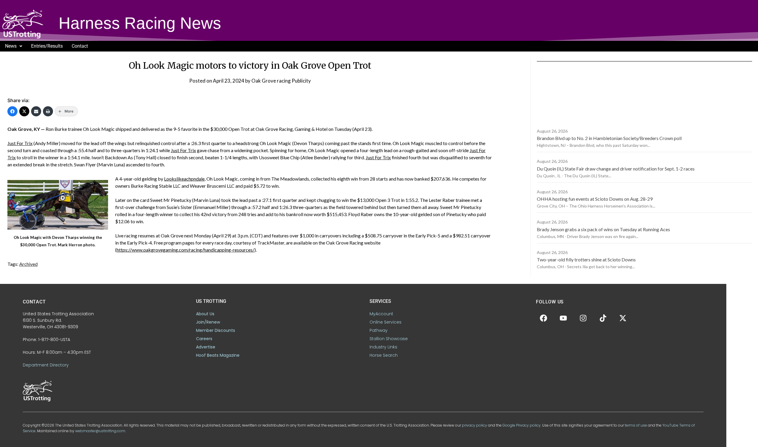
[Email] (36, 111)
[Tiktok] (602, 318)
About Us (205, 314)
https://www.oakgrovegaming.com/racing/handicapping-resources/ (185, 250)
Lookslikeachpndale (184, 178)
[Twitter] (24, 111)
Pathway (379, 330)
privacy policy (474, 425)
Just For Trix (20, 143)
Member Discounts (215, 330)
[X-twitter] (622, 318)
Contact (80, 46)
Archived (28, 264)
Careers (204, 339)
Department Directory (46, 365)
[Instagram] (583, 318)
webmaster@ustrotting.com (100, 430)
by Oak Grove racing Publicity (278, 81)
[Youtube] (563, 318)
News (11, 46)
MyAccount (381, 314)
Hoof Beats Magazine (218, 355)
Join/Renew (208, 322)
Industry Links (383, 347)
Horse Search (384, 355)
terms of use (636, 425)
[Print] (48, 111)
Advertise (205, 347)
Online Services (386, 322)
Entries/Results (47, 46)
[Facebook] (12, 111)
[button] (14, 46)
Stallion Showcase (389, 339)
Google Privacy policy (521, 425)
